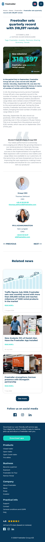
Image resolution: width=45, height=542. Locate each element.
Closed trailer (8, 449)
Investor (22, 40)
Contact (6, 506)
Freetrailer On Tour (10, 473)
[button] (22, 398)
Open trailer (7, 452)
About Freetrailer (9, 485)
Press (5, 491)
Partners (29, 40)
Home (5, 10)
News (11, 10)
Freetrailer (18, 10)
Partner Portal (8, 476)
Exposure (6, 470)
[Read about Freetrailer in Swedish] (34, 4)
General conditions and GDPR (14, 509)
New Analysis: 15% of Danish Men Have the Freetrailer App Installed (21, 339)
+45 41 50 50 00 (22, 202)
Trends (26, 42)
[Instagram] (22, 414)
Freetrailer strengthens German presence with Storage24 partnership (20, 379)
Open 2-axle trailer (10, 455)
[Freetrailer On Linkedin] (30, 414)
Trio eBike (7, 457)
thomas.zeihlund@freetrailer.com (22, 205)
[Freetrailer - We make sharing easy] (9, 4)
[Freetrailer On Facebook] (15, 414)
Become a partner (10, 467)
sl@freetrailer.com (22, 237)
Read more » (9, 305)
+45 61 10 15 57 (22, 235)
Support (6, 503)
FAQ (4, 512)
